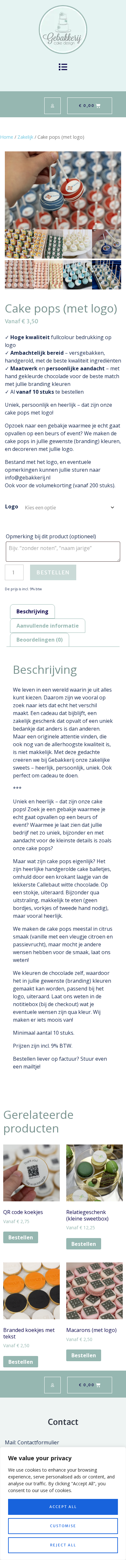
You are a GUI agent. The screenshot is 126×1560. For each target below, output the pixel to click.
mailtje (31, 1066)
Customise (63, 1526)
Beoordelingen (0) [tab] (39, 639)
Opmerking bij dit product (51, 536)
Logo (11, 506)
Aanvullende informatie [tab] (47, 625)
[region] (63, 1503)
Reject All (63, 1545)
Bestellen (53, 572)
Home (6, 137)
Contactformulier (38, 1442)
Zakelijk (25, 137)
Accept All (63, 1506)
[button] (63, 66)
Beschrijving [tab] (32, 611)
